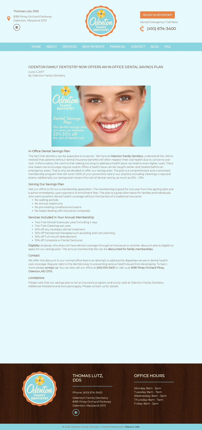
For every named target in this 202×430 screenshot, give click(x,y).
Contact (138, 46)
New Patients (93, 46)
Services (69, 46)
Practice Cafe (132, 426)
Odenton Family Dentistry (48, 75)
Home (36, 46)
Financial (117, 46)
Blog (155, 46)
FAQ (167, 46)
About (51, 46)
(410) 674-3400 (161, 28)
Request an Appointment (157, 15)
